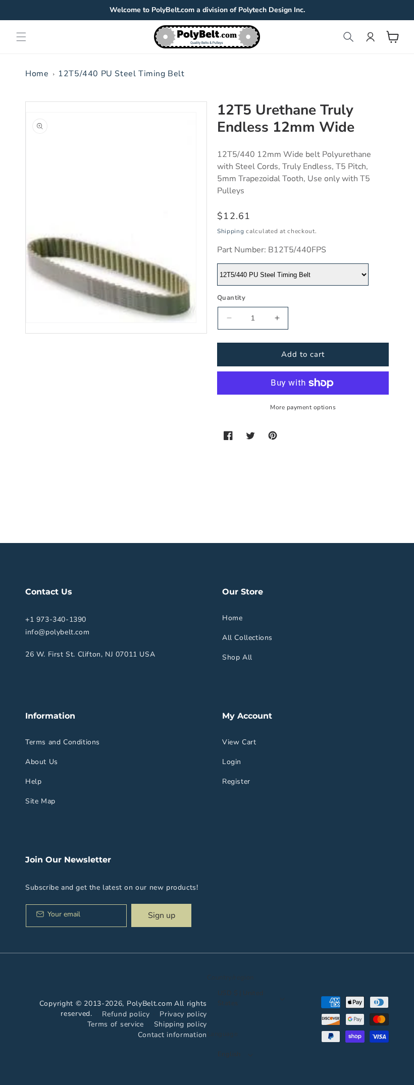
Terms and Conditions (62, 742)
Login (231, 762)
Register (236, 781)
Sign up (161, 915)
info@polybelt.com (57, 632)
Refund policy (125, 1014)
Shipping (230, 231)
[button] (21, 37)
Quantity (231, 297)
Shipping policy (181, 1024)
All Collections (247, 637)
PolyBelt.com (149, 1003)
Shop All (237, 657)
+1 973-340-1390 (55, 619)
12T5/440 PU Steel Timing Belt (121, 73)
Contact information (172, 1035)
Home (36, 73)
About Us (41, 762)
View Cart (239, 742)
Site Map (40, 801)
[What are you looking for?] (348, 37)
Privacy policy (183, 1014)
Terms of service (115, 1024)
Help (33, 781)
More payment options (303, 407)
